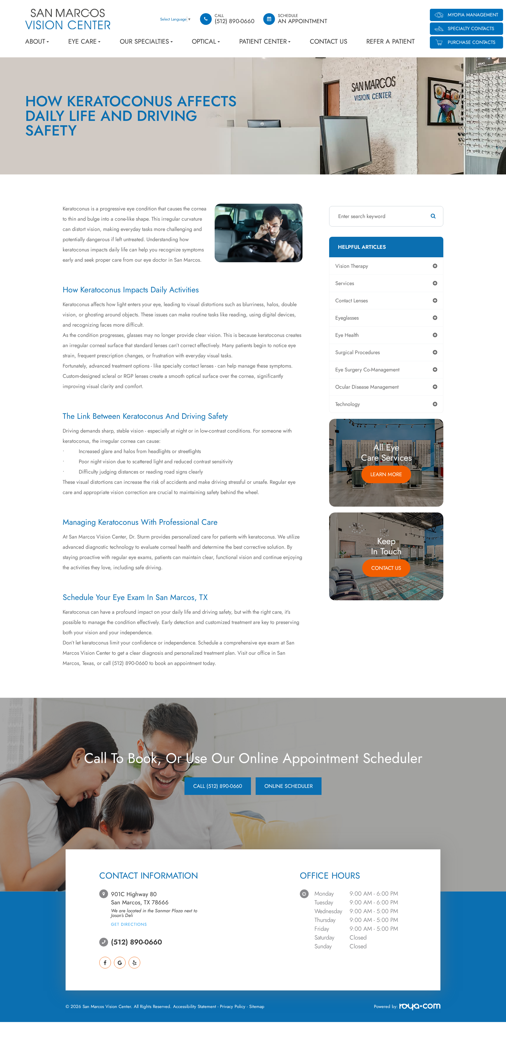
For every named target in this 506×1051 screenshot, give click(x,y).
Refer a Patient (390, 41)
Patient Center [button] (263, 41)
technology (347, 404)
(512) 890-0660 (136, 942)
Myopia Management (473, 14)
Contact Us (328, 41)
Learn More (386, 474)
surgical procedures (357, 352)
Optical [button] (204, 41)
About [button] (35, 41)
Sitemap (256, 1006)
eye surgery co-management (367, 369)
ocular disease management (367, 387)
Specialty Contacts (471, 28)
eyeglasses (347, 318)
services (344, 283)
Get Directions (129, 924)
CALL (217, 786)
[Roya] (419, 1007)
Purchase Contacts (471, 42)
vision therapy (351, 266)
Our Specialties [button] (144, 41)
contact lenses (351, 300)
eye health (347, 335)
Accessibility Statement (194, 1006)
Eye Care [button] (82, 41)
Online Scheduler (288, 786)
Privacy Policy (232, 1006)
